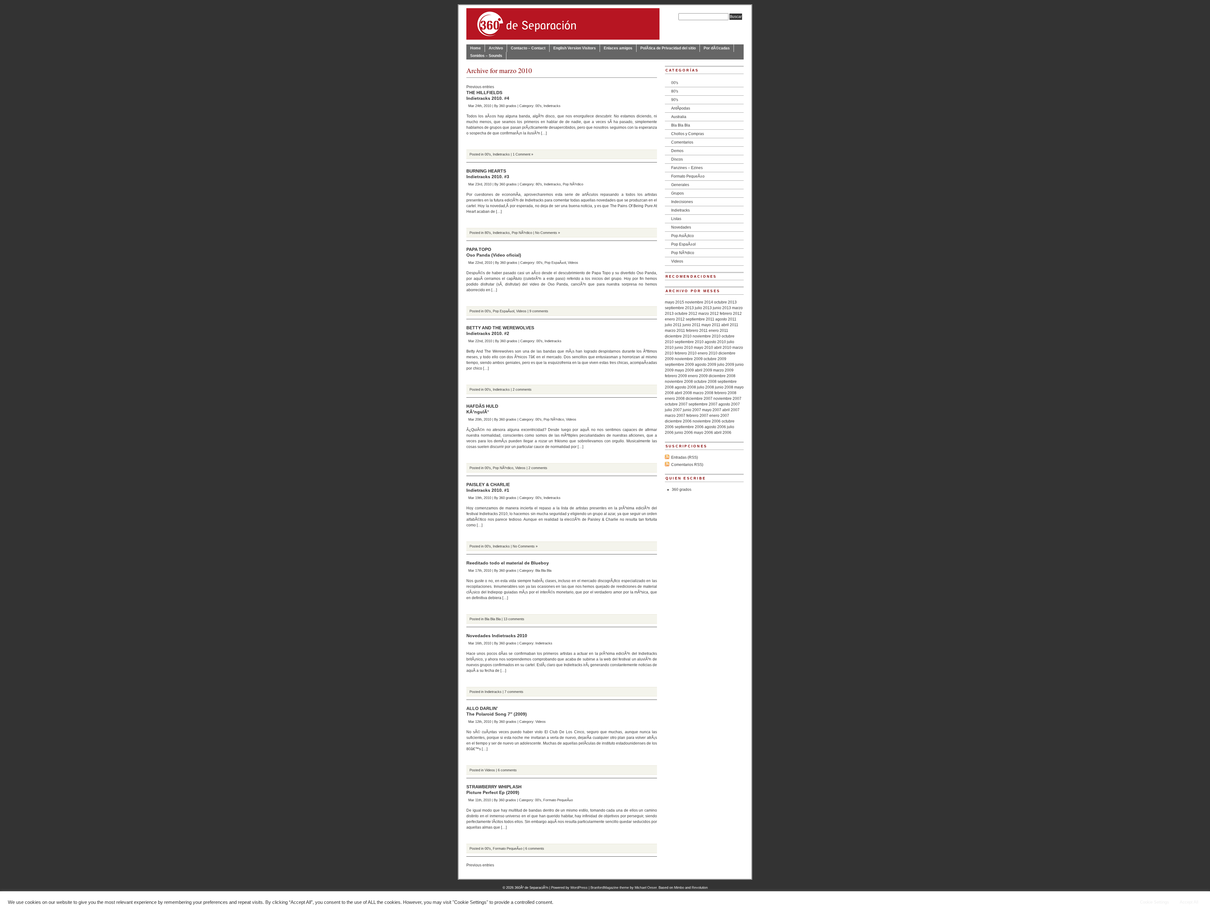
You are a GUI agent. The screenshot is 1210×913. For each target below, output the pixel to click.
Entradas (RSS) (684, 457)
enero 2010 (707, 353)
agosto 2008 (685, 387)
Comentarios (682, 142)
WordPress (579, 887)
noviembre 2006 (707, 421)
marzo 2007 (675, 415)
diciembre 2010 (678, 336)
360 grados (507, 106)
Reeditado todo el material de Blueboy (507, 562)
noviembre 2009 (689, 359)
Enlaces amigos (618, 48)
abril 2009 (703, 370)
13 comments (514, 619)
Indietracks (552, 106)
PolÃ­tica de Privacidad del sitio (668, 48)
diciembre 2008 (722, 376)
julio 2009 (725, 364)
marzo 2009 (723, 370)
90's (674, 100)
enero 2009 (698, 376)
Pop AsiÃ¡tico (682, 236)
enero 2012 (675, 319)
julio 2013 (703, 308)
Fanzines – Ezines (687, 168)
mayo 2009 (684, 370)
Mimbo (679, 887)
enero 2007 (719, 415)
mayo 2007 (711, 410)
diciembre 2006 (678, 421)
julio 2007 (673, 410)
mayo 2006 (703, 432)
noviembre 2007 (727, 398)
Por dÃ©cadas (717, 48)
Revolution (700, 887)
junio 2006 (684, 432)
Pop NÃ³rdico (573, 184)
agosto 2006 (715, 427)
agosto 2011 (725, 319)
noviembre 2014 (699, 302)
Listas (676, 219)
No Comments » (547, 233)
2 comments (522, 389)
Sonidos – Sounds (486, 56)
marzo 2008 (703, 393)
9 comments (538, 311)
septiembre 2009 (679, 364)
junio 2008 (724, 387)
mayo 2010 (703, 347)
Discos (677, 159)
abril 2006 (722, 432)
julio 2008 (705, 387)
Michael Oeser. (646, 887)
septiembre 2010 (689, 342)
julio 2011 (673, 325)
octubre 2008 (705, 381)
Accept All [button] (1189, 902)
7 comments (513, 692)
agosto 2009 (705, 364)
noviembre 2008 (679, 381)
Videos (573, 262)
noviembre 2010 (707, 336)
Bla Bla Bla (543, 570)
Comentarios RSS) (687, 464)
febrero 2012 (731, 313)
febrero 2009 (676, 376)
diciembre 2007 (699, 398)
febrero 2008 (725, 393)
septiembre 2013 (679, 308)
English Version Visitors (574, 48)
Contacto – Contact (528, 48)
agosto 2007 (729, 404)
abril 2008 (683, 393)
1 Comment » (523, 154)
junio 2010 (684, 347)
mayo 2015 (674, 302)
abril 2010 (722, 347)
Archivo (496, 48)
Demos (677, 151)
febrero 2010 (686, 353)
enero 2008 (675, 398)
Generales (680, 185)
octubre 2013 (725, 302)
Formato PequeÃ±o (558, 800)
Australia (678, 117)
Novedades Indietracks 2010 (496, 635)
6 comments (507, 770)
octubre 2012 (686, 313)
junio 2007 (692, 410)
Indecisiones (682, 202)
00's (538, 106)
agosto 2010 (715, 342)
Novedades (681, 227)
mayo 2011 (710, 325)
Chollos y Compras (687, 134)
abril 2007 (731, 410)
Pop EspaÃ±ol (555, 262)
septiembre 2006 (689, 427)
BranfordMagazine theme (610, 887)
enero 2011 (718, 330)
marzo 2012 (708, 313)
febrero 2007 (697, 415)
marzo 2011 (675, 330)
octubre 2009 (715, 359)
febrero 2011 (697, 330)
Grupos (677, 193)
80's (539, 184)
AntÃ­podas (680, 108)
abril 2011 (729, 325)
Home (475, 48)
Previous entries (480, 87)
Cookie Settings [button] (1154, 902)
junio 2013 (722, 308)
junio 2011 (691, 325)
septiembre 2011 (700, 319)
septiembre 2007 (703, 404)
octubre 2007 (676, 404)
